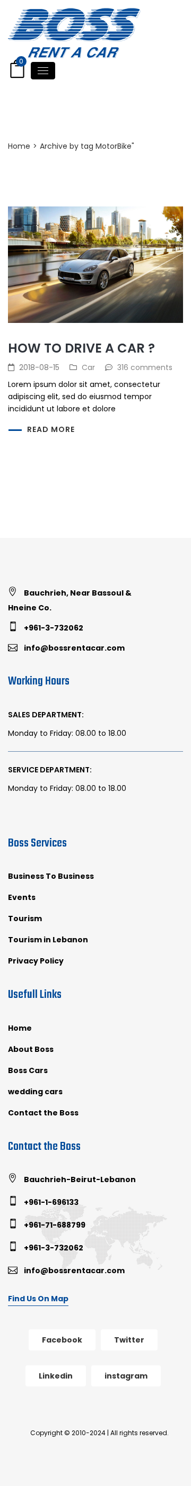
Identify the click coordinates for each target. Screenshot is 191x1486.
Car (88, 367)
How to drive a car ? (81, 348)
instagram (126, 1376)
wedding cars (35, 1091)
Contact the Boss (43, 1112)
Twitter (129, 1340)
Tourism (25, 918)
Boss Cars (28, 1070)
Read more (51, 429)
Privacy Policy (36, 961)
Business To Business (51, 876)
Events (22, 897)
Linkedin (56, 1376)
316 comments (144, 367)
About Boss (31, 1049)
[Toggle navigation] (43, 70)
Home (19, 146)
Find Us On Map (38, 1298)
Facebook (62, 1340)
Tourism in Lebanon (48, 939)
